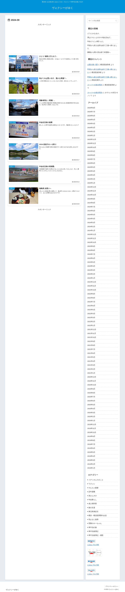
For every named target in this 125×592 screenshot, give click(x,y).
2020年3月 (91, 413)
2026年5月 (91, 120)
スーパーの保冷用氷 (94, 85)
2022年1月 (91, 325)
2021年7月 (91, 349)
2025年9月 (91, 151)
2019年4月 (91, 456)
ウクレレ (91, 484)
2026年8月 (91, 108)
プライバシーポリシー (111, 586)
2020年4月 (91, 409)
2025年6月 (91, 163)
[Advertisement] (44, 39)
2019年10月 (91, 432)
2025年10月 (91, 147)
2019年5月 (91, 452)
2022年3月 (91, 317)
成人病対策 (92, 503)
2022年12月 (91, 282)
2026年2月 (91, 131)
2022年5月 (91, 310)
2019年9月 (91, 436)
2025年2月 (91, 179)
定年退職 (91, 492)
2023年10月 (91, 242)
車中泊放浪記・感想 (95, 535)
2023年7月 (91, 254)
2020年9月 (91, 389)
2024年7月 (91, 207)
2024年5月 (91, 215)
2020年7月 (91, 397)
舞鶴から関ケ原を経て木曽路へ (98, 52)
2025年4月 (91, 171)
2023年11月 (91, 238)
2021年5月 (91, 357)
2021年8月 (91, 345)
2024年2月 (91, 226)
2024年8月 (91, 203)
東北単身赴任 (93, 511)
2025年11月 (91, 143)
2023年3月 (91, 270)
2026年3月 (91, 127)
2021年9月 (91, 341)
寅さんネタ (92, 496)
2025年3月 (91, 175)
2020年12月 (91, 377)
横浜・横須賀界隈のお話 (97, 515)
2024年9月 (91, 199)
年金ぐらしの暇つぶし (95, 41)
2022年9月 (91, 294)
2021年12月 (91, 329)
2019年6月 (91, 448)
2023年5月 (91, 262)
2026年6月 (91, 116)
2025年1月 (91, 183)
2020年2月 (91, 416)
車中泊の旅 (92, 527)
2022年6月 (91, 306)
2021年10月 (91, 337)
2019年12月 (91, 424)
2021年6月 (91, 353)
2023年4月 (91, 266)
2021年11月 (91, 333)
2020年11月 (91, 381)
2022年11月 (91, 286)
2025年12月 (91, 139)
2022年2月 (91, 321)
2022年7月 (91, 302)
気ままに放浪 (93, 519)
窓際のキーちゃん (95, 523)
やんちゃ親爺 (93, 488)
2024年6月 (91, 211)
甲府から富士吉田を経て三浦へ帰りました (102, 47)
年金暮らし (92, 500)
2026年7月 (91, 112)
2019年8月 (91, 440)
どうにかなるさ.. (93, 33)
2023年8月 (91, 250)
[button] (116, 21)
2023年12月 (91, 234)
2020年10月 (91, 385)
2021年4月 (91, 361)
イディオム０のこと (95, 480)
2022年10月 (91, 290)
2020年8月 (91, 393)
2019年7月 (91, 444)
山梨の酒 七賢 (92, 65)
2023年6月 (91, 258)
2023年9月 (91, 246)
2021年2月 (91, 369)
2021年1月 (91, 373)
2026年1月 (91, 135)
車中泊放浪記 (93, 531)
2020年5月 (91, 405)
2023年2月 (91, 274)
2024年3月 (91, 222)
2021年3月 (91, 365)
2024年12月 (91, 187)
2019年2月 (91, 464)
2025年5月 (91, 167)
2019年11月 (91, 428)
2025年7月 (91, 159)
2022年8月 (91, 298)
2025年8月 (91, 155)
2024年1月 (91, 230)
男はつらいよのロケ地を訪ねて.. (99, 37)
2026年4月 (91, 123)
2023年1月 (91, 278)
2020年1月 (91, 420)
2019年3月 (91, 460)
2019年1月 (91, 468)
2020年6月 (91, 401)
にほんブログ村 (93, 545)
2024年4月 (91, 219)
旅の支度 (91, 508)
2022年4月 (91, 314)
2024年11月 (91, 191)
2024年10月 (91, 195)
